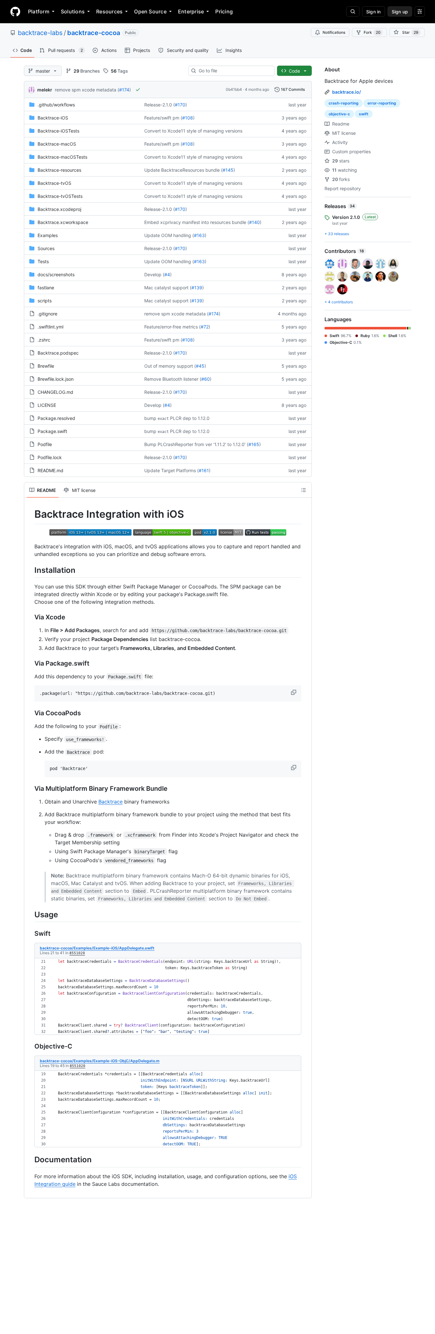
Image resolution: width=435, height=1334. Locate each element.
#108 (187, 117)
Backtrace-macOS (57, 144)
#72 (205, 326)
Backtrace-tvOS (54, 183)
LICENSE (47, 405)
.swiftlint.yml (50, 326)
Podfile (45, 444)
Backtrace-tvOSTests (60, 196)
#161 (204, 470)
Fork (372, 32)
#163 (199, 235)
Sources (46, 248)
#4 (167, 274)
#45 (200, 366)
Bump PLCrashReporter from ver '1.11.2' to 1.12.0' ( (196, 444)
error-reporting (381, 103)
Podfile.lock (50, 457)
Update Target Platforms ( (171, 470)
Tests (43, 261)
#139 (196, 287)
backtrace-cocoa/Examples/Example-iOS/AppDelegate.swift (97, 948)
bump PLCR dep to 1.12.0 (177, 418)
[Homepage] (15, 11)
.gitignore (47, 313)
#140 (254, 222)
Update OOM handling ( (169, 235)
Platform (38, 11)
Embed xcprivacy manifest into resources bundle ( (196, 222)
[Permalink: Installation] (29, 570)
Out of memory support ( (170, 366)
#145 (228, 170)
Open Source (150, 11)
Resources (109, 11)
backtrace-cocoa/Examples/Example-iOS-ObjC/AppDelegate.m (100, 1060)
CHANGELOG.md (55, 392)
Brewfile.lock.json (56, 379)
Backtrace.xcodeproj (59, 209)
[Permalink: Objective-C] (29, 1046)
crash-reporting (344, 103)
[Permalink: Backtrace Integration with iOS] (29, 514)
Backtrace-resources (59, 170)
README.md (50, 470)
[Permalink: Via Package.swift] (29, 663)
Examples (48, 235)
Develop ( (154, 274)
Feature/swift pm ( (163, 117)
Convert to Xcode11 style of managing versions (193, 130)
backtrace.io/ (346, 92)
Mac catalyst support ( (167, 287)
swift (363, 114)
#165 (253, 444)
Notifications (334, 32)
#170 (180, 104)
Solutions (73, 11)
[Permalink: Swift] (29, 933)
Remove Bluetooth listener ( (172, 379)
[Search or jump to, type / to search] (353, 11)
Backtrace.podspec (58, 353)
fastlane (46, 287)
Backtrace (110, 801)
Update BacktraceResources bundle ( (183, 170)
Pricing (224, 11)
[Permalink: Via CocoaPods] (29, 713)
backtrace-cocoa (93, 33)
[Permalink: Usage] (29, 914)
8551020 (77, 953)
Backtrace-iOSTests (58, 130)
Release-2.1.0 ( (159, 104)
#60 (205, 379)
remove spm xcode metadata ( (87, 89)
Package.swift (52, 431)
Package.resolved (56, 418)
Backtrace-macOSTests (62, 157)
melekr (44, 89)
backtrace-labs (40, 33)
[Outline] (303, 490)
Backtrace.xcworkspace (63, 222)
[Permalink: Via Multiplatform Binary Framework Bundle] (29, 788)
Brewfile (46, 366)
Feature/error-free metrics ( (172, 326)
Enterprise (191, 11)
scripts (45, 300)
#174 (124, 89)
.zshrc (44, 340)
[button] (294, 692)
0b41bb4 (234, 89)
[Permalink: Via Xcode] (29, 617)
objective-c (339, 114)
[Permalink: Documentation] (29, 1159)
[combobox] (234, 71)
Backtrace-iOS (53, 117)
